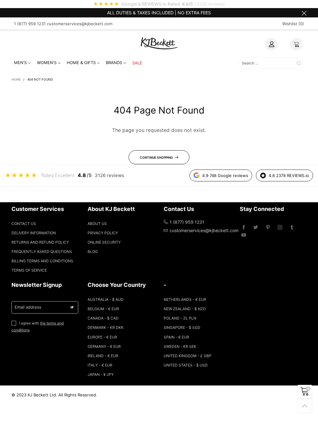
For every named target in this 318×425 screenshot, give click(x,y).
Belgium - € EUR (103, 308)
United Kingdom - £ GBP (187, 355)
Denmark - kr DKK (106, 327)
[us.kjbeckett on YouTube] (244, 235)
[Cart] (296, 44)
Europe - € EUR (102, 337)
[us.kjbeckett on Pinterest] (268, 227)
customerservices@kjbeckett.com (79, 23)
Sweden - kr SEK (180, 346)
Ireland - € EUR (103, 355)
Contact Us (23, 223)
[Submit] (299, 63)
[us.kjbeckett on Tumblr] (292, 227)
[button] (71, 307)
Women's (47, 62)
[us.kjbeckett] (159, 43)
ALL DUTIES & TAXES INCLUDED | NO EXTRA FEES (159, 12)
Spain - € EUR (176, 337)
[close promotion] (304, 12)
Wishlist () (293, 23)
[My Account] (271, 44)
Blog (93, 251)
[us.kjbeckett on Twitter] (256, 227)
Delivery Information (33, 233)
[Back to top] (305, 406)
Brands (114, 62)
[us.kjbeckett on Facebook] (244, 227)
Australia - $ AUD (106, 299)
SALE (137, 62)
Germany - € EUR (104, 346)
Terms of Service (29, 270)
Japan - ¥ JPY (101, 374)
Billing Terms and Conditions (42, 261)
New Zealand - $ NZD (185, 308)
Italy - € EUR (100, 365)
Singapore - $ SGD (182, 327)
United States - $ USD (186, 365)
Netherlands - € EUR (185, 299)
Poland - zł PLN (180, 318)
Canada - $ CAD (103, 318)
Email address (28, 307)
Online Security (104, 242)
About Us (97, 223)
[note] (159, 4)
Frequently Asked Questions (41, 251)
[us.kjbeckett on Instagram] (280, 227)
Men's (20, 62)
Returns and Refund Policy (40, 242)
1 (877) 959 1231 (30, 23)
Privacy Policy (103, 233)
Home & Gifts (81, 62)
